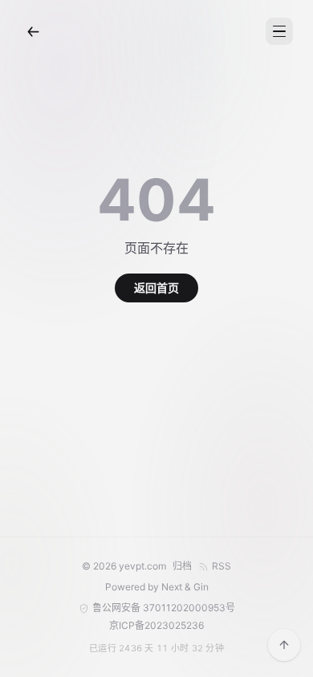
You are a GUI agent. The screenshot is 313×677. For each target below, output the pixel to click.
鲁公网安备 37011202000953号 (163, 608)
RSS (221, 566)
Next (171, 587)
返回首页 (156, 287)
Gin (201, 587)
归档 (182, 566)
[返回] (33, 31)
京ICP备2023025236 (156, 625)
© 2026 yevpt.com (124, 566)
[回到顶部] (284, 645)
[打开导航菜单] (279, 31)
